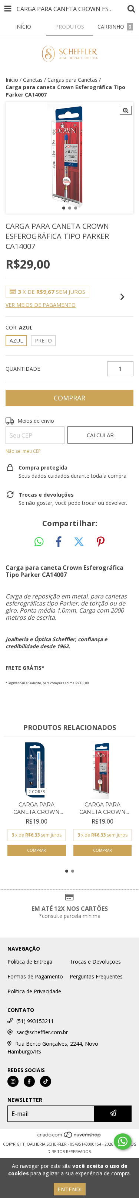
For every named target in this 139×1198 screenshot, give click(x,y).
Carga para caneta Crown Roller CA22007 (102, 808)
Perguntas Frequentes (96, 976)
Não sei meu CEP (23, 451)
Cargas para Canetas (72, 79)
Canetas (33, 79)
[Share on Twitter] (79, 542)
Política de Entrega (29, 961)
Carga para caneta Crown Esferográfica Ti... (36, 808)
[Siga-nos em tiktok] (45, 1081)
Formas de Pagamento (35, 976)
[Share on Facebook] (58, 542)
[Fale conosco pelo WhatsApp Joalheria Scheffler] (123, 1141)
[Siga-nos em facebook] (29, 1081)
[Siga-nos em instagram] (13, 1081)
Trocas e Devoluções (95, 961)
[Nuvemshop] (69, 1136)
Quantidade (23, 368)
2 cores (37, 791)
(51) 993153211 (35, 1021)
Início (12, 79)
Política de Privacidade (34, 991)
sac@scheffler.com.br (42, 1032)
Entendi (69, 1189)
